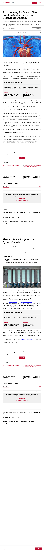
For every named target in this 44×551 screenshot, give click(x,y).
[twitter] (22, 32)
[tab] (6, 186)
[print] (40, 32)
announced (18, 294)
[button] (3, 3)
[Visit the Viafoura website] (38, 191)
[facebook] (18, 32)
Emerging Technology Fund (28, 67)
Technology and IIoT (7, 8)
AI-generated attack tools (26, 302)
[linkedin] (20, 32)
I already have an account (22, 200)
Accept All (38, 548)
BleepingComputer (13, 302)
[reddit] (23, 32)
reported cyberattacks (26, 339)
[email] (25, 32)
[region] (22, 189)
